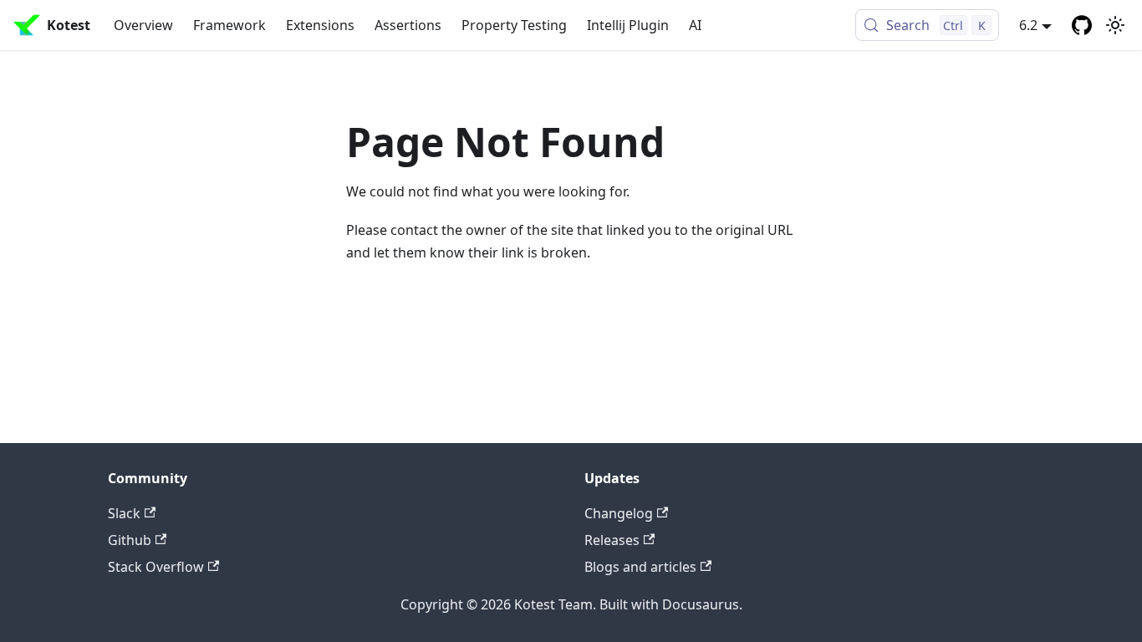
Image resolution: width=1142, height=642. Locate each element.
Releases (612, 540)
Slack (124, 513)
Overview (143, 25)
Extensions (320, 25)
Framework (229, 25)
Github (129, 540)
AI (695, 25)
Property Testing (514, 25)
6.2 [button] (1028, 25)
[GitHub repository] (1082, 25)
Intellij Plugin (628, 25)
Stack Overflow (156, 567)
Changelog (618, 513)
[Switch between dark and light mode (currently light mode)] (1115, 25)
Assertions (408, 25)
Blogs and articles (640, 567)
